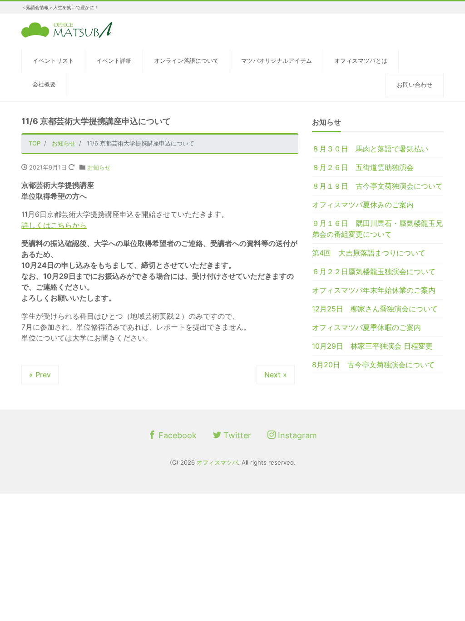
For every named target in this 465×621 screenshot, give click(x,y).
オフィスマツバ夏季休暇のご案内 (366, 327)
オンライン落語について (186, 60)
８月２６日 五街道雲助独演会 (363, 167)
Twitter (236, 435)
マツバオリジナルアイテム (276, 60)
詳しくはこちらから (54, 225)
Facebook (176, 435)
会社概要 (44, 84)
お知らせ (99, 167)
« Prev (40, 374)
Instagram (296, 435)
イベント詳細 (114, 60)
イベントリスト (53, 60)
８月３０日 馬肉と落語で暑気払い (370, 148)
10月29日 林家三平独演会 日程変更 (372, 346)
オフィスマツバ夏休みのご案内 (363, 204)
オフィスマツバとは (360, 60)
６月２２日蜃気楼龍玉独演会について (373, 271)
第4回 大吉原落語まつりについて (368, 252)
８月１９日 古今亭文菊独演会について (377, 185)
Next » (275, 374)
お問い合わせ (414, 84)
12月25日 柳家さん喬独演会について (375, 308)
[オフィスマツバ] (66, 29)
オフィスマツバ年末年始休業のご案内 (373, 290)
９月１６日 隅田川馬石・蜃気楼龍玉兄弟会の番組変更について (377, 229)
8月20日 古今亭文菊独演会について (373, 364)
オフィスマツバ (217, 462)
